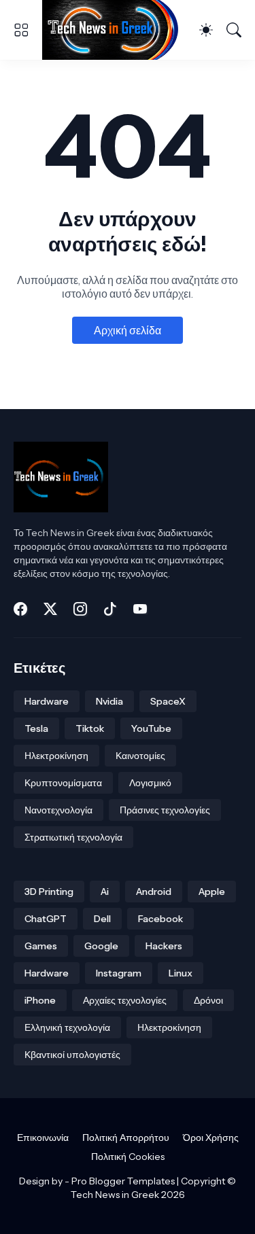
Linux (180, 973)
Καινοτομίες (140, 756)
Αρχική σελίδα (127, 330)
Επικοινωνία (43, 1137)
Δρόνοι (208, 1000)
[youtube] (140, 609)
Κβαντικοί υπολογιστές (72, 1054)
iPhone (40, 1000)
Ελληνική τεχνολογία (67, 1027)
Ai (105, 891)
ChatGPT (45, 919)
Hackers (164, 946)
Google (101, 946)
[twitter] (50, 609)
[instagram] (80, 609)
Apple (212, 891)
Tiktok (89, 728)
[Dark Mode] (206, 29)
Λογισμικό (150, 783)
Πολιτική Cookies (128, 1156)
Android (153, 891)
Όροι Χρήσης (211, 1137)
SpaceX (168, 701)
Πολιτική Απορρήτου (125, 1137)
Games (40, 946)
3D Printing (48, 891)
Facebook (160, 919)
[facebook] (20, 609)
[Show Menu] (21, 29)
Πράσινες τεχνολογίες (165, 810)
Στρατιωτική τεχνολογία (73, 837)
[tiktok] (110, 609)
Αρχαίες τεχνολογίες (125, 1000)
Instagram (118, 973)
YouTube (151, 728)
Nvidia (109, 701)
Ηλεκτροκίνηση (56, 756)
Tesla (36, 728)
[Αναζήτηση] (234, 29)
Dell (102, 919)
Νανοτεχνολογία (58, 810)
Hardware (46, 701)
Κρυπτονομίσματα (63, 783)
